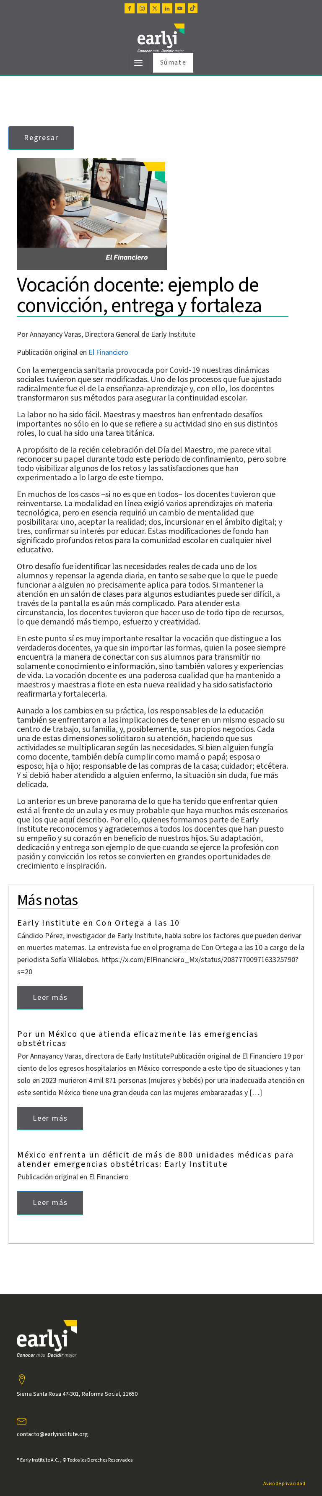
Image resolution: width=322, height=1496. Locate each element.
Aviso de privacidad (284, 1483)
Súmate (173, 62)
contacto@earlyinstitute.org (52, 1435)
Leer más (50, 997)
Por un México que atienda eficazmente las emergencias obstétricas (137, 1039)
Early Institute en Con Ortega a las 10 (98, 923)
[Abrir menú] (138, 63)
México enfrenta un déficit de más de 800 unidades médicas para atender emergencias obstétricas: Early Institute (155, 1159)
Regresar (41, 138)
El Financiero (108, 352)
